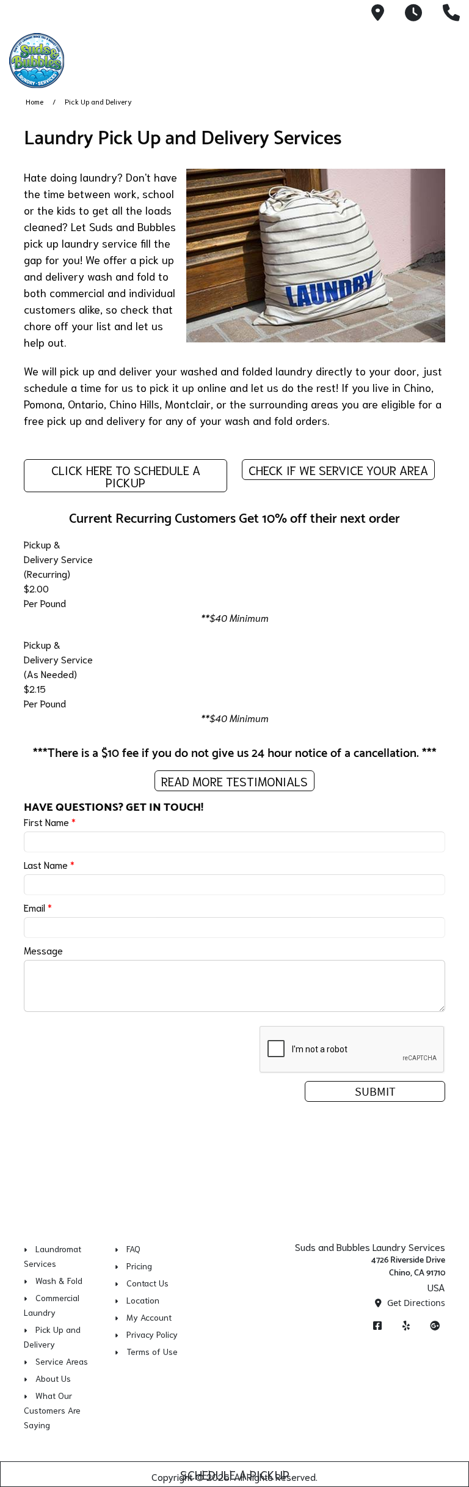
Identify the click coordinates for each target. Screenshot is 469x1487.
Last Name (49, 864)
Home (34, 101)
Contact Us (147, 1282)
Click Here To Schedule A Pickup (125, 476)
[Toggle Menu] (446, 58)
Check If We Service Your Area (338, 470)
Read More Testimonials (234, 781)
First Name (50, 821)
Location (142, 1299)
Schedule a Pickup (234, 1474)
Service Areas (61, 1361)
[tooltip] (377, 13)
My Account (149, 1317)
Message (43, 949)
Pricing (139, 1265)
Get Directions (415, 1302)
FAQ (133, 1248)
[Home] (94, 60)
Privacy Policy (152, 1334)
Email (38, 907)
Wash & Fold (58, 1280)
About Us (53, 1378)
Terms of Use (152, 1351)
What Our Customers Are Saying (52, 1410)
